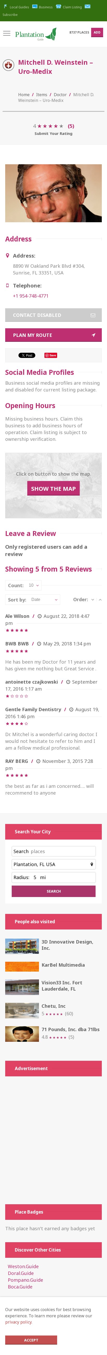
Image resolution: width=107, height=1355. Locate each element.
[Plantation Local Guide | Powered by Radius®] (36, 36)
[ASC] (100, 599)
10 (31, 585)
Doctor (60, 94)
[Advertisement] (53, 1140)
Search (21, 851)
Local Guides (19, 7)
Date (35, 599)
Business (46, 7)
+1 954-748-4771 (31, 296)
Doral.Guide (21, 1273)
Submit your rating (53, 133)
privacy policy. (18, 1322)
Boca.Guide (20, 1287)
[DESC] (92, 599)
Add (97, 32)
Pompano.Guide (25, 1280)
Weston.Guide (23, 1266)
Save (53, 355)
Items (41, 94)
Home (24, 94)
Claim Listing (72, 7)
